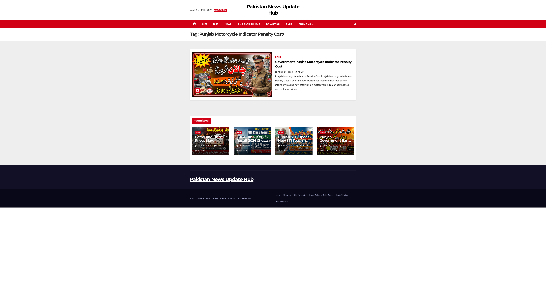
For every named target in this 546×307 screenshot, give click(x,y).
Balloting (273, 24)
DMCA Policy (342, 195)
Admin (301, 72)
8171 (204, 24)
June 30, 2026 (330, 146)
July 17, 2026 (204, 146)
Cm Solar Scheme (249, 24)
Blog (289, 24)
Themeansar (245, 198)
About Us (305, 24)
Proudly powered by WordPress (204, 198)
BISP (216, 24)
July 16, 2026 (246, 146)
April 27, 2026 (285, 72)
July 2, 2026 (287, 146)
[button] (355, 24)
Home (277, 195)
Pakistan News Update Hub (221, 179)
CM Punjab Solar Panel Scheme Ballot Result (314, 195)
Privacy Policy (281, 201)
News (228, 24)
